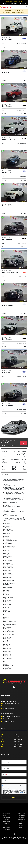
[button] (14, 573)
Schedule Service (21, 819)
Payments (23, 3)
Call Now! (6, 3)
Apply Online (6, 819)
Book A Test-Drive (21, 809)
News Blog (21, 825)
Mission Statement (6, 817)
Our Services (21, 817)
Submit (14, 797)
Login (14, 841)
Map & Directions (21, 813)
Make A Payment (6, 827)
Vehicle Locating (21, 815)
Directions (14, 3)
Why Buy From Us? (21, 805)
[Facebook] (14, 687)
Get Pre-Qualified (6, 821)
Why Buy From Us (6, 815)
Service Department (6, 813)
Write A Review (6, 825)
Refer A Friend (21, 811)
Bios (6, 809)
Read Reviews (6, 823)
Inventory (6, 805)
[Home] (5, 6)
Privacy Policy (22, 792)
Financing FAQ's (7, 829)
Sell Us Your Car (21, 807)
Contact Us (21, 823)
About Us (21, 821)
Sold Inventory (6, 811)
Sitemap (6, 807)
